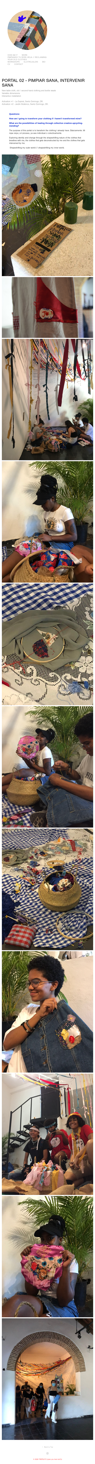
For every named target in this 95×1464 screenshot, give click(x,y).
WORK (24, 55)
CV (9, 64)
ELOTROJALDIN (31, 62)
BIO (43, 62)
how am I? (13, 55)
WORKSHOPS (14, 62)
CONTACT (18, 64)
